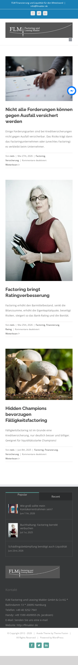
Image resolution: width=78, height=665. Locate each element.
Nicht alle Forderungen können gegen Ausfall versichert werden (39, 115)
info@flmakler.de (39, 6)
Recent (56, 496)
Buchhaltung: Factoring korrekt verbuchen (39, 526)
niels (12, 156)
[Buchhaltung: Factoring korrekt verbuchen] (13, 530)
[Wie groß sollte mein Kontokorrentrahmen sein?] (13, 508)
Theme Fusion (61, 633)
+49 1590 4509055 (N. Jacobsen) (34, 615)
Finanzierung (52, 324)
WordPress (57, 637)
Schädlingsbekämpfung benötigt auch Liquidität (37, 546)
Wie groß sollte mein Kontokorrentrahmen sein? (36, 507)
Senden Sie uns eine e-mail (31, 620)
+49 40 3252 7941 (26, 610)
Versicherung (12, 160)
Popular (22, 494)
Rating (8, 329)
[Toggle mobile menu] (71, 40)
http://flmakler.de (27, 625)
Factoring (40, 156)
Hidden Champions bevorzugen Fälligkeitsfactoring (26, 414)
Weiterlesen (11, 164)
